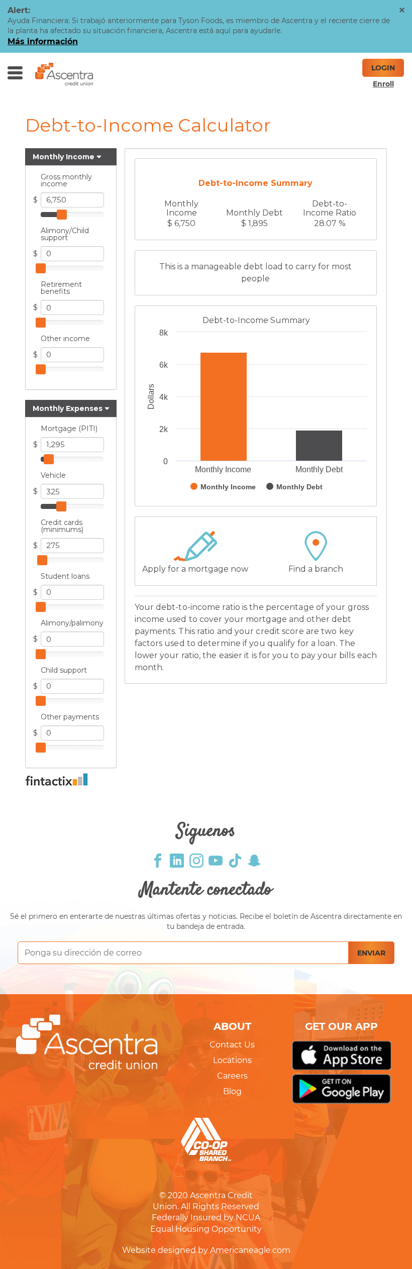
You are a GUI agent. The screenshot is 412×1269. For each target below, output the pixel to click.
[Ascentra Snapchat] (254, 860)
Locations (232, 1060)
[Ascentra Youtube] (216, 860)
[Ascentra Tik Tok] (235, 860)
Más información (43, 41)
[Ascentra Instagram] (196, 860)
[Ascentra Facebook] (158, 860)
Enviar (371, 953)
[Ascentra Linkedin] (177, 860)
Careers (232, 1076)
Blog (232, 1091)
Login (383, 67)
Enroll (383, 83)
